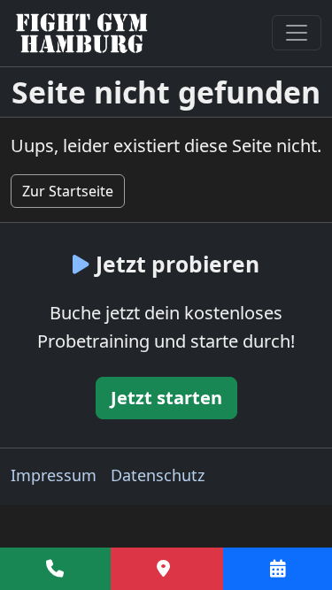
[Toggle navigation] (296, 32)
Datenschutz (158, 475)
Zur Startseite (67, 191)
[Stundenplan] (277, 569)
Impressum (54, 475)
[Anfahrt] (167, 569)
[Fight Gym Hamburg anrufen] (55, 569)
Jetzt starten (166, 398)
